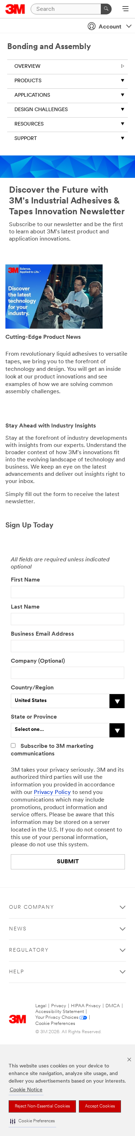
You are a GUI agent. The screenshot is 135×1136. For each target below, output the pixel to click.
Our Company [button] (31, 907)
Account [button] (110, 27)
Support (25, 138)
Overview (27, 66)
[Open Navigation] (125, 9)
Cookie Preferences (55, 1023)
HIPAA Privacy (86, 1006)
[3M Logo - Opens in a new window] (15, 9)
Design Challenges (41, 110)
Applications (32, 95)
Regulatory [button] (29, 950)
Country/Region (32, 688)
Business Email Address (42, 634)
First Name (25, 580)
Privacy (58, 1006)
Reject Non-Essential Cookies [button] (42, 1106)
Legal (40, 1006)
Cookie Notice (26, 1090)
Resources (29, 124)
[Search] (106, 9)
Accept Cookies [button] (100, 1106)
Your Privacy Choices (56, 1017)
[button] (32, 1121)
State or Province (34, 717)
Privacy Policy (52, 792)
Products (27, 81)
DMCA (112, 1006)
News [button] (18, 929)
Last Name (25, 607)
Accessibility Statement (59, 1011)
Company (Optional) (38, 661)
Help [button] (16, 972)
